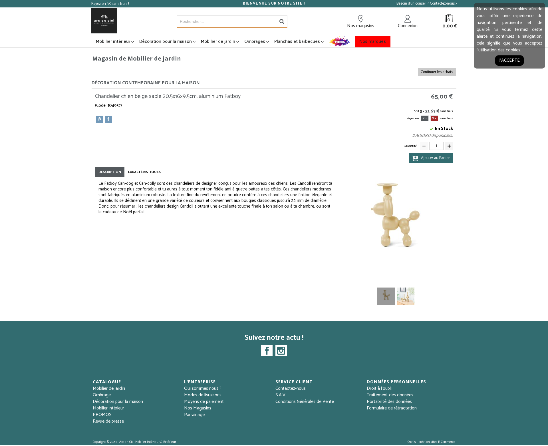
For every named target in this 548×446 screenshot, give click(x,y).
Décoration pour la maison (165, 41)
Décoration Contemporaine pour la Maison (146, 83)
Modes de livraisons (202, 395)
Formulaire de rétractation (392, 408)
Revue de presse (108, 421)
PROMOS (102, 415)
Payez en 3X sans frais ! (110, 4)
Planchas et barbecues (297, 41)
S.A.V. (280, 395)
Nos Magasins (197, 408)
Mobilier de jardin (218, 41)
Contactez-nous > (443, 4)
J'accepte (509, 60)
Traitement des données (390, 395)
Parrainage (194, 415)
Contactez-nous (290, 388)
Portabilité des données (389, 401)
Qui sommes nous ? (202, 388)
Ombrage (102, 395)
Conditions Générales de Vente (304, 401)
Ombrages (254, 41)
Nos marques (372, 41)
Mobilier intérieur (113, 41)
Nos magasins (360, 25)
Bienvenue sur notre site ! (274, 4)
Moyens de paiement (204, 401)
